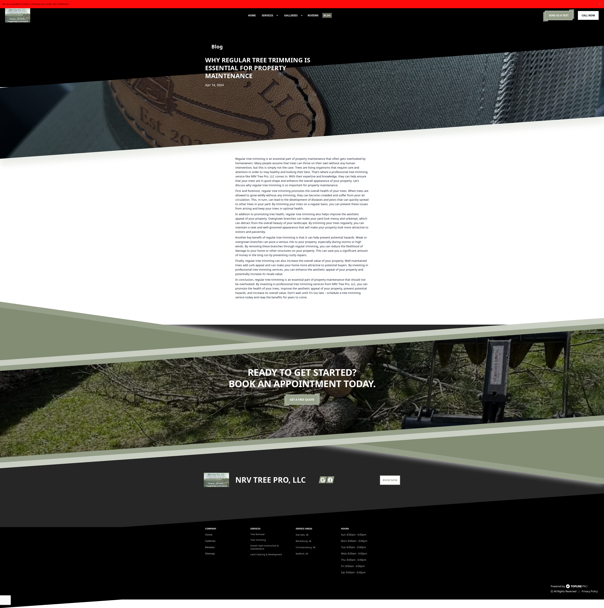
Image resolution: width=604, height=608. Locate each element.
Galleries (210, 541)
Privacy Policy (590, 591)
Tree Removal (257, 534)
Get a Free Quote (302, 399)
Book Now (390, 480)
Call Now (588, 15)
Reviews (210, 547)
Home (208, 534)
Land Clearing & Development (266, 554)
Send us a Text (558, 15)
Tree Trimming (258, 539)
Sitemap (210, 553)
